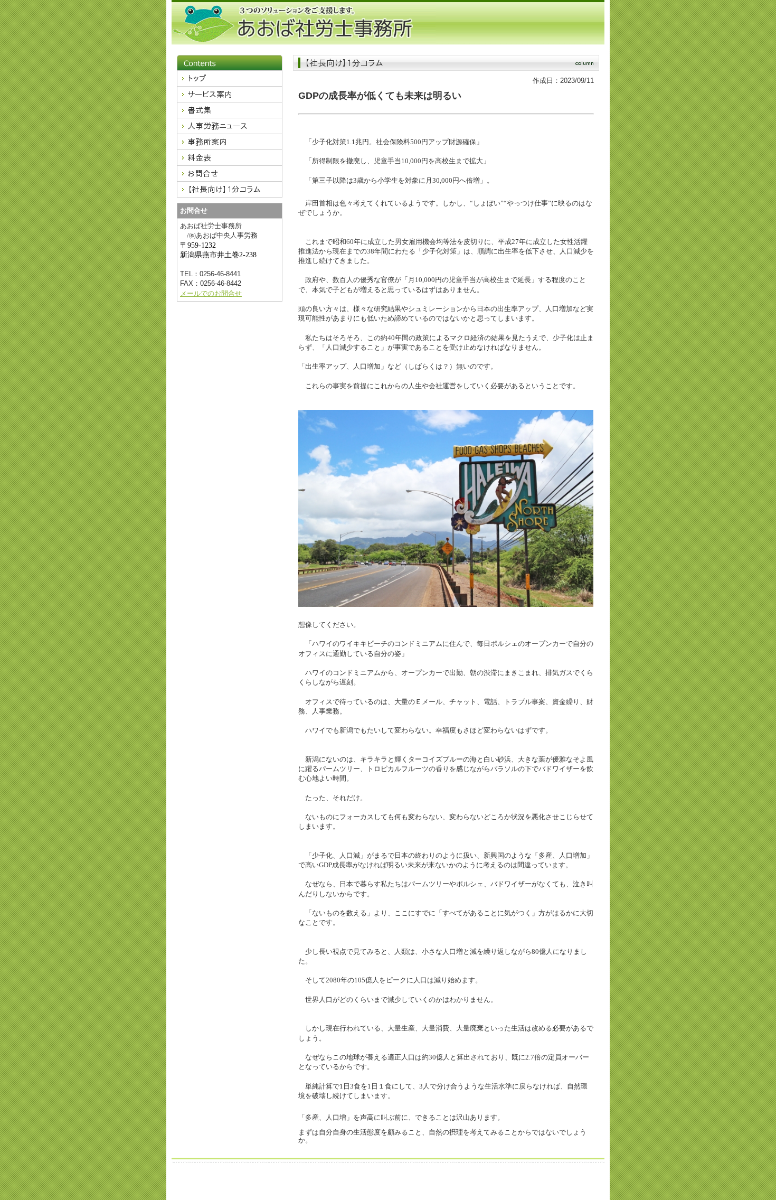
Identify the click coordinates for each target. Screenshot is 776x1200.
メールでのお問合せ (211, 293)
